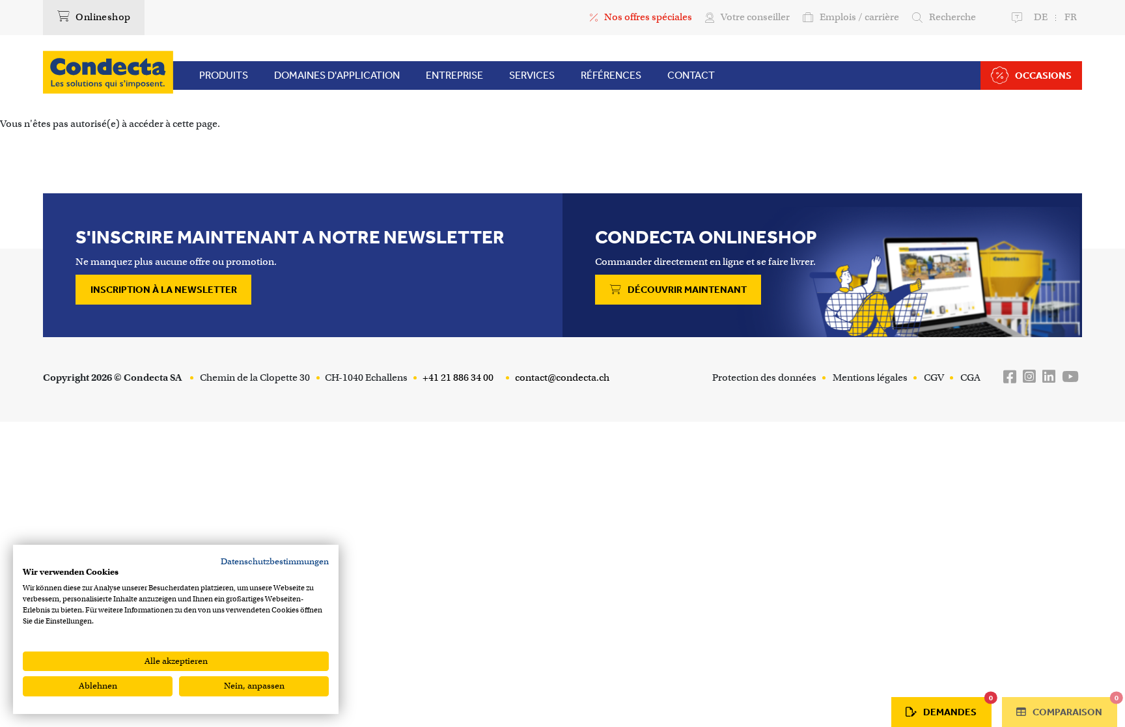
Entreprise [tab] (454, 75)
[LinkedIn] (1049, 377)
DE (1041, 17)
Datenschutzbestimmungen (275, 561)
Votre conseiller (755, 17)
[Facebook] (1010, 377)
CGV (934, 377)
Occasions (1043, 75)
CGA (970, 377)
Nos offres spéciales (648, 17)
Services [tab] (532, 75)
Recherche (952, 17)
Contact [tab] (691, 75)
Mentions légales (870, 377)
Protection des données (764, 377)
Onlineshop (102, 16)
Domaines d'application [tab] (337, 75)
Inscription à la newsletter (163, 289)
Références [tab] (611, 75)
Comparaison (1074, 707)
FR (1070, 17)
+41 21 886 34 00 (457, 377)
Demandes (957, 707)
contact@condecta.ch (561, 377)
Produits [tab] (223, 75)
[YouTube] (1070, 377)
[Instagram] (1029, 377)
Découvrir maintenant (686, 289)
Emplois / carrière (859, 17)
